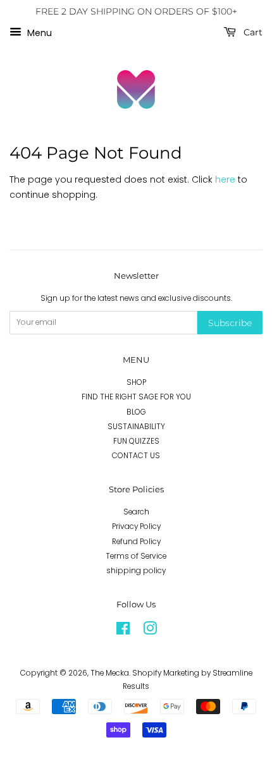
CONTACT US (136, 456)
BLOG (136, 412)
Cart (252, 32)
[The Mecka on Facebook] (123, 631)
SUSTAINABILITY (136, 427)
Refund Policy (136, 542)
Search (136, 512)
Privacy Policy (136, 526)
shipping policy (136, 571)
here (225, 179)
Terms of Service (136, 556)
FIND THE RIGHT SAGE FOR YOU (136, 397)
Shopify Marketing (165, 673)
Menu (38, 32)
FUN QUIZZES (136, 441)
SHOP (136, 382)
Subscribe (230, 323)
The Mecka (109, 673)
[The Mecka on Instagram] (150, 631)
